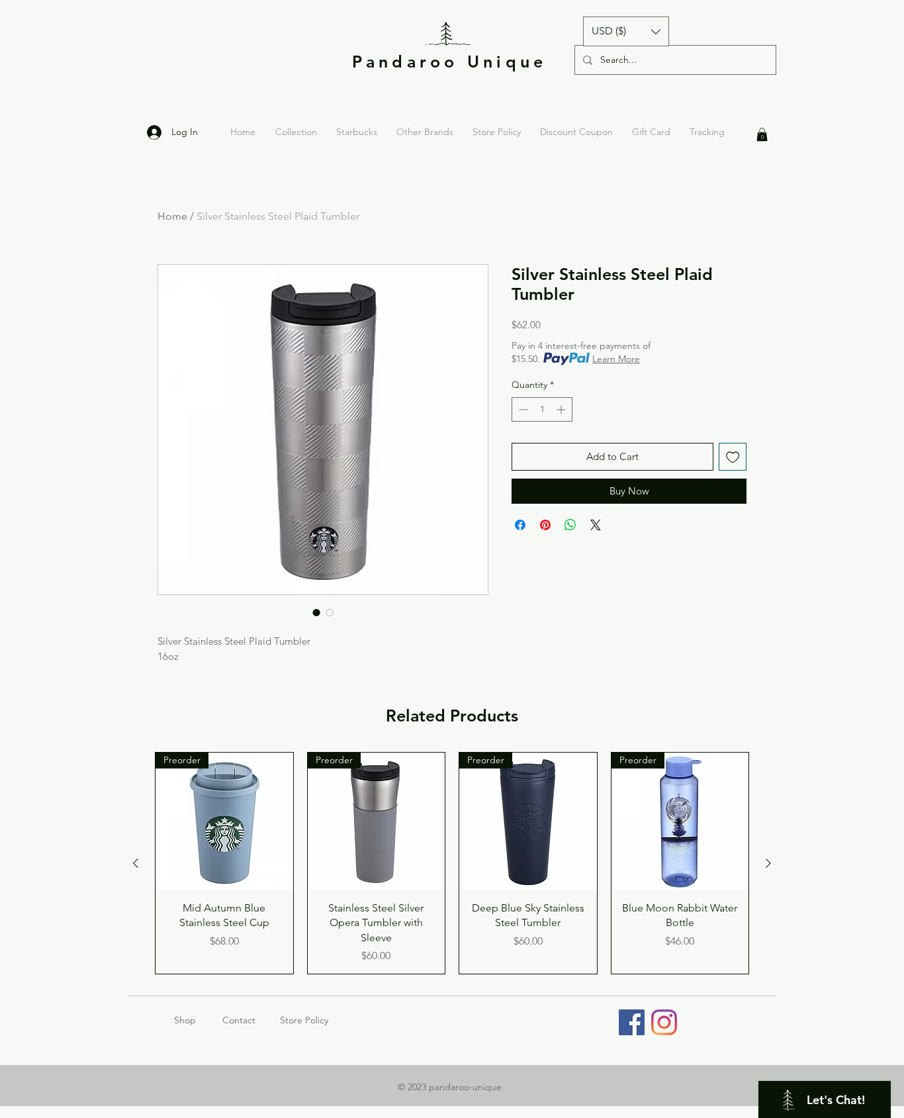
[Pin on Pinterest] (545, 525)
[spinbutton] (542, 409)
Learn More (616, 359)
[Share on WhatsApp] (570, 525)
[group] (452, 863)
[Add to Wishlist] (733, 457)
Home (172, 216)
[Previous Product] (136, 863)
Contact (238, 1020)
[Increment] (562, 409)
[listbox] (626, 31)
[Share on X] (596, 525)
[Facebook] (632, 1022)
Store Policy (304, 1020)
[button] (626, 31)
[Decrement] (522, 409)
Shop (198, 1020)
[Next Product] (768, 863)
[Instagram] (664, 1022)
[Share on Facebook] (520, 525)
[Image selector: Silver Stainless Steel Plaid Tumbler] (316, 612)
